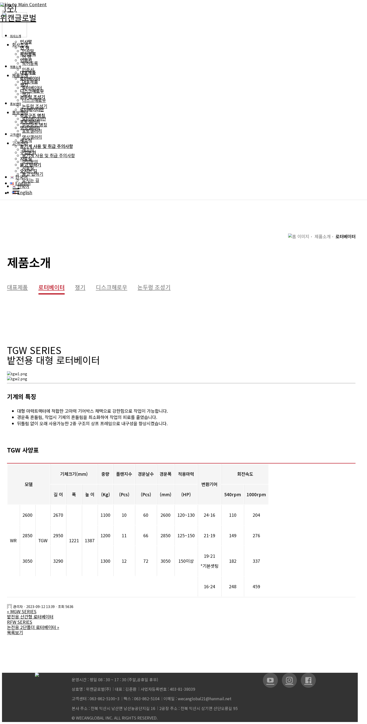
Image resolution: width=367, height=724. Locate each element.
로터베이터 (51, 287)
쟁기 (80, 287)
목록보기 (15, 632)
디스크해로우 (111, 287)
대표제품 (17, 287)
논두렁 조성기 (154, 287)
